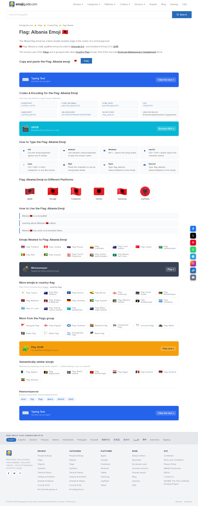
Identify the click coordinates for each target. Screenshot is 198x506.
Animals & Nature (45, 481)
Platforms (110, 4)
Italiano (55, 440)
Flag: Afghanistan (52, 372)
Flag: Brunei (98, 293)
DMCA (167, 472)
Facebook (105, 464)
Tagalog (166, 440)
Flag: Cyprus (29, 293)
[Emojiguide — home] (23, 4)
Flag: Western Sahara (121, 301)
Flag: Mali (27, 255)
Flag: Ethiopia (29, 380)
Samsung (105, 477)
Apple (103, 455)
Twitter (104, 472)
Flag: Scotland (76, 326)
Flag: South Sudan (143, 293)
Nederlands (68, 440)
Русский (94, 440)
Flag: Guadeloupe (144, 301)
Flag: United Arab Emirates (98, 255)
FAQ (185, 4)
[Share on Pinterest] (193, 243)
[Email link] (193, 277)
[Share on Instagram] (193, 263)
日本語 (117, 440)
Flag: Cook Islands (120, 247)
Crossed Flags (145, 326)
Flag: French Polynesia (75, 255)
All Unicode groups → (47, 489)
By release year (139, 464)
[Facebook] (8, 473)
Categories (93, 4)
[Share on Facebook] (193, 229)
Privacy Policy (170, 464)
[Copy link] (193, 270)
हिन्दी (144, 440)
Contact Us (169, 477)
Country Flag (52, 25)
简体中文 (106, 440)
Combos (125, 4)
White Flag (51, 333)
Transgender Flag (75, 334)
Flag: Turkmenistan (167, 247)
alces (23, 399)
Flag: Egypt (120, 372)
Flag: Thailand (30, 247)
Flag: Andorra (144, 372)
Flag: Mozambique (167, 293)
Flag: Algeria (29, 372)
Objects (41, 464)
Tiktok (103, 485)
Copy (86, 60)
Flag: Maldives (30, 301)
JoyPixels (105, 481)
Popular (153, 4)
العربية (136, 440)
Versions (140, 4)
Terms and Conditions (174, 460)
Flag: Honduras (166, 301)
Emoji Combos (139, 455)
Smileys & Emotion (46, 477)
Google (104, 460)
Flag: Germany (76, 301)
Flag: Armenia (167, 372)
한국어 (126, 440)
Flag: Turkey (143, 247)
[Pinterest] (20, 473)
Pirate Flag (28, 333)
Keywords (136, 460)
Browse (78, 4)
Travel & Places (45, 472)
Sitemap (178, 502)
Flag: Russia (75, 247)
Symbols (42, 468)
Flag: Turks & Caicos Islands (53, 309)
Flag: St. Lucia (30, 308)
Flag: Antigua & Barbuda (52, 301)
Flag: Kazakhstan (74, 309)
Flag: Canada (52, 247)
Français (45, 440)
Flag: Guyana (52, 255)
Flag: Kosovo (75, 293)
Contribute (169, 455)
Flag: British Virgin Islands (98, 309)
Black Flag (97, 333)
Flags (40, 25)
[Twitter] (14, 473)
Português (82, 440)
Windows (105, 468)
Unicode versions (140, 468)
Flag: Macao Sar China (121, 255)
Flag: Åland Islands (74, 372)
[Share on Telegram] (193, 256)
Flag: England (52, 326)
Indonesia (154, 440)
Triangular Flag (30, 326)
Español (22, 440)
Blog (163, 4)
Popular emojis (139, 472)
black (71, 399)
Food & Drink (44, 485)
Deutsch (33, 440)
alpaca (50, 399)
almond (61, 399)
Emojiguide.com (26, 25)
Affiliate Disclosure (172, 468)
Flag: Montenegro (98, 372)
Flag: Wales (166, 326)
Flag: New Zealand (51, 293)
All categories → (76, 489)
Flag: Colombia (97, 247)
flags (40, 399)
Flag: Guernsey (120, 293)
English (11, 440)
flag (32, 399)
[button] (38, 104)
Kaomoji (174, 4)
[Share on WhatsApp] (193, 249)
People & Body (45, 455)
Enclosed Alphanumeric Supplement (159, 114)
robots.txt (188, 502)
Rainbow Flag (98, 326)
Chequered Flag (120, 326)
